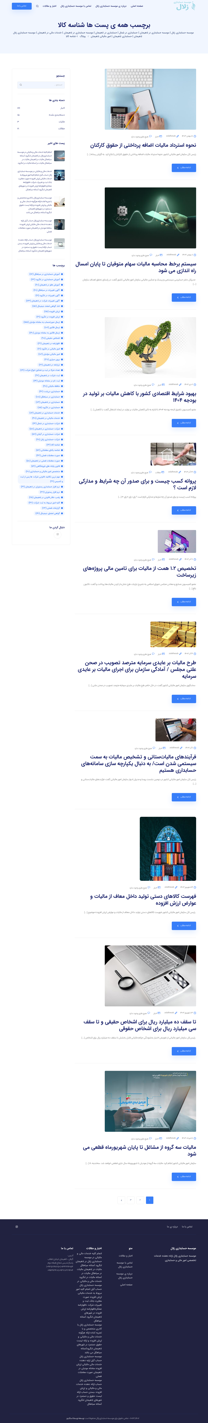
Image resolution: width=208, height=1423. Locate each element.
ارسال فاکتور (52, 327)
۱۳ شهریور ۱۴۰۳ (186, 1013)
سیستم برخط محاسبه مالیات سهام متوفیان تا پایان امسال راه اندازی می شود (136, 267)
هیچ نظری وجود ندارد (139, 137)
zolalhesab (171, 136)
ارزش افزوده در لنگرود (48, 316)
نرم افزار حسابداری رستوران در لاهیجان (40, 486)
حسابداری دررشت (49, 391)
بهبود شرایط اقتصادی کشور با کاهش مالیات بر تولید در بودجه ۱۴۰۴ (139, 397)
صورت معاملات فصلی (48, 455)
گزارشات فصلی (51, 508)
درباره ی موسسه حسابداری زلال (111, 6)
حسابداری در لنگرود (49, 407)
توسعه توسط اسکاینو (75, 1418)
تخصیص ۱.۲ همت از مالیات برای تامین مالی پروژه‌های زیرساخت (139, 571)
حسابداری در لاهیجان (48, 402)
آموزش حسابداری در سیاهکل (44, 274)
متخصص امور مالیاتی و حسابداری (43, 471)
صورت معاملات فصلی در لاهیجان (43, 460)
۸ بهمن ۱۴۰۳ (187, 255)
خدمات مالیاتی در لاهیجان (46, 418)
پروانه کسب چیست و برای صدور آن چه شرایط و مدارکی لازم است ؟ (137, 484)
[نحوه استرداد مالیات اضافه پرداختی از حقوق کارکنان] (150, 101)
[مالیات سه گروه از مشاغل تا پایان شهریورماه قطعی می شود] (150, 1104)
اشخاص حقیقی (50, 338)
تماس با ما (187, 1227)
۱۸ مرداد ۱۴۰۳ (187, 1138)
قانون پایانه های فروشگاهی (45, 466)
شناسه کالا (53, 444)
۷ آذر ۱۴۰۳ (189, 559)
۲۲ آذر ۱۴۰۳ (188, 472)
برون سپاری (52, 359)
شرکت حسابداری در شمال (46, 423)
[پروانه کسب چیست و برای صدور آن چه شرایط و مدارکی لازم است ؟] (173, 456)
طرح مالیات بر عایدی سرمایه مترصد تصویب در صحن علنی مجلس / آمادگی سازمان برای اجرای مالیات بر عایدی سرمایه (137, 669)
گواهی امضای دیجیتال (47, 513)
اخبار (157, 137)
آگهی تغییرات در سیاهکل (46, 290)
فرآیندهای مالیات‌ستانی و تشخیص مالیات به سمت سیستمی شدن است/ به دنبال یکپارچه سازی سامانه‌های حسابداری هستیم (138, 763)
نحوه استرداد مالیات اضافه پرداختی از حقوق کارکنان (143, 145)
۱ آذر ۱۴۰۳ (189, 748)
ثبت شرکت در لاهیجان (47, 375)
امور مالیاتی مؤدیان (49, 354)
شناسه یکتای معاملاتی (48, 450)
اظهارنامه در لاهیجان (49, 343)
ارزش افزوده (52, 311)
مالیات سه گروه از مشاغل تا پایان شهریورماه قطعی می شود (139, 1150)
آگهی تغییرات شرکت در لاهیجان (43, 300)
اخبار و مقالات (49, 6)
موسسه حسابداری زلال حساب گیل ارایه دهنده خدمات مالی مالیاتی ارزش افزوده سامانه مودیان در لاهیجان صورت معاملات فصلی (89, 1366)
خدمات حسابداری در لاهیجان (44, 412)
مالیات (62, 122)
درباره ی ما (172, 1227)
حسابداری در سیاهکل (48, 396)
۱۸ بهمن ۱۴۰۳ (187, 136)
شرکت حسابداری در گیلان (46, 434)
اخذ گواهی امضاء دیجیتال (46, 306)
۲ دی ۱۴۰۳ (189, 384)
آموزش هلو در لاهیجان (47, 284)
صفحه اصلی (137, 6)
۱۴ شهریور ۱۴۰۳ (186, 887)
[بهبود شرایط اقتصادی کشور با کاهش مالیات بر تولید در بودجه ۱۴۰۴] (150, 350)
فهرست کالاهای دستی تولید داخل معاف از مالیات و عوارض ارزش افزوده (143, 899)
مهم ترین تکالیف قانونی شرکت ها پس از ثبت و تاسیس (41, 479)
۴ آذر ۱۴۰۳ (189, 654)
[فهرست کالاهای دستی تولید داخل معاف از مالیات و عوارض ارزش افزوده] (168, 851)
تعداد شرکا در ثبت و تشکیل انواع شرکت (40, 370)
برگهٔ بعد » (121, 1200)
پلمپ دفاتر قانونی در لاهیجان (44, 497)
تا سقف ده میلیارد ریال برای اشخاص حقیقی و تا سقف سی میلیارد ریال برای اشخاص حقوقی (140, 1025)
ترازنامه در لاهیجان (49, 364)
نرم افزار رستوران (50, 492)
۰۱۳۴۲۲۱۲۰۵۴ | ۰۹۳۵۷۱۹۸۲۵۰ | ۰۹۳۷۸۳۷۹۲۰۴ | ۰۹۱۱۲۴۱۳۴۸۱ (59, 1268)
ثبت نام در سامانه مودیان (46, 380)
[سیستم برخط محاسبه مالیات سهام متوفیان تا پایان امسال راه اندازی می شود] (150, 220)
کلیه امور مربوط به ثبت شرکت (44, 502)
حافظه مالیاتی (51, 386)
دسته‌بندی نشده (57, 115)
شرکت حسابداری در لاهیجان (45, 428)
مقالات (158, 473)
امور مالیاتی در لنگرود (48, 348)
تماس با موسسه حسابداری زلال (75, 6)
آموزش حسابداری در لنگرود (45, 279)
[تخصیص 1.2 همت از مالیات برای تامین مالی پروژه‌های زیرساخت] (177, 544)
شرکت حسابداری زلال (48, 439)
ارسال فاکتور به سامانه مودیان (44, 332)
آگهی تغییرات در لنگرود (47, 295)
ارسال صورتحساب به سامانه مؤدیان (42, 322)
